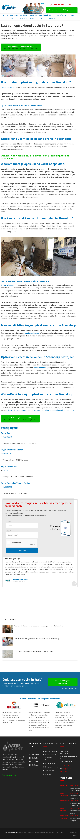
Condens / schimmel (24, 16)
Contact (71, 15)
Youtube (35, 761)
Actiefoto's (61, 15)
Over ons (48, 774)
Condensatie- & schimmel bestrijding (50, 757)
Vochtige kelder (33, 16)
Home (5, 15)
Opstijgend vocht (14, 16)
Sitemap (30, 832)
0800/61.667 (8, 158)
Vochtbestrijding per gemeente (45, 832)
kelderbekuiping (41, 367)
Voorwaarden (21, 832)
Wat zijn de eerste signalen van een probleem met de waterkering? (36, 639)
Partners (60, 832)
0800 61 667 (12, 775)
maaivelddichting (32, 333)
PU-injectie (52, 16)
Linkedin (35, 758)
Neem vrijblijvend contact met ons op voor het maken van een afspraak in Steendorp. (41, 410)
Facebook (35, 754)
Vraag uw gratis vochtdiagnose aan (61, 10)
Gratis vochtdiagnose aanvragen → (63, 682)
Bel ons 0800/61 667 (70, 688)
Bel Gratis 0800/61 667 (62, 4)
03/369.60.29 (7, 470)
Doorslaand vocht (43, 16)
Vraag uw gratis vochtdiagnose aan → (21, 47)
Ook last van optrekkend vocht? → (20, 419)
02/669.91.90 (7, 487)
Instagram (35, 765)
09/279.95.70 (7, 437)
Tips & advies (49, 770)
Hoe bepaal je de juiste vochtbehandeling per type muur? (33, 651)
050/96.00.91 (7, 453)
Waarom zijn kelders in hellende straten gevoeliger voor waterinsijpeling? (38, 626)
